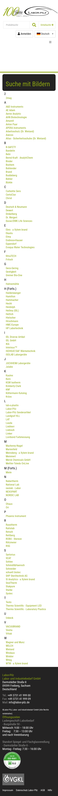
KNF (8, 389)
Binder (9, 161)
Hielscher (11, 317)
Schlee (9, 561)
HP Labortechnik (14, 328)
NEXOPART (11, 491)
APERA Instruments (16, 127)
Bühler (9, 178)
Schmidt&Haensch (15, 565)
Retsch (9, 531)
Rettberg (10, 535)
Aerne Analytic (13, 113)
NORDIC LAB (12, 495)
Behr (8, 154)
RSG (8, 545)
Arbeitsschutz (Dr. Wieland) (20, 131)
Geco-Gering (12, 268)
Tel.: (5, 695)
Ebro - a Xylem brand (16, 229)
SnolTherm (11, 582)
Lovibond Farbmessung (18, 437)
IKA (7, 344)
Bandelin (10, 150)
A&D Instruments (14, 106)
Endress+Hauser (14, 240)
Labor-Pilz (11, 408)
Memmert (11, 456)
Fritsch (9, 259)
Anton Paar (11, 124)
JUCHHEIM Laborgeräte (18, 363)
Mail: (5, 702)
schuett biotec (13, 572)
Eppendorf (11, 243)
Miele (9, 472)
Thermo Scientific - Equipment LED (24, 605)
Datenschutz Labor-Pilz (27, 790)
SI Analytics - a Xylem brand (20, 579)
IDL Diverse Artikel (15, 336)
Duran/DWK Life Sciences (19, 221)
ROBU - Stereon (14, 538)
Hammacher (12, 300)
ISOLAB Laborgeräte (16, 354)
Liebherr (10, 426)
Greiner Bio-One (14, 275)
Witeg (9, 659)
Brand (9, 171)
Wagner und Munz (15, 642)
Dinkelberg (11, 213)
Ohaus (9, 503)
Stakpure (10, 586)
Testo (8, 602)
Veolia (9, 630)
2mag (9, 98)
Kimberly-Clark (13, 386)
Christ (9, 198)
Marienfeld (11, 449)
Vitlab (9, 633)
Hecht (9, 303)
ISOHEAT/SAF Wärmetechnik (20, 351)
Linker (9, 433)
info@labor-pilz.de (19, 702)
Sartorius (10, 554)
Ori (7, 507)
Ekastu (9, 233)
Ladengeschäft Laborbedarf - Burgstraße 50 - (18, 722)
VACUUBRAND (13, 626)
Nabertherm (12, 481)
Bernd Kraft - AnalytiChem (19, 157)
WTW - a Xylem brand (17, 663)
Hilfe (50, 790)
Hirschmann (12, 321)
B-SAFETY (11, 147)
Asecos (9, 134)
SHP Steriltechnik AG (16, 575)
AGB (43, 790)
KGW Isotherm (13, 382)
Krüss (9, 396)
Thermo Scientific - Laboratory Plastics (26, 609)
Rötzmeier (11, 542)
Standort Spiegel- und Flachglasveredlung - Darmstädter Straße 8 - (25, 743)
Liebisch (10, 430)
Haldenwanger (13, 292)
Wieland (10, 649)
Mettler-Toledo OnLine (17, 463)
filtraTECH (11, 256)
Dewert (9, 210)
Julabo (9, 366)
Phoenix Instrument (16, 516)
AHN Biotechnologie (16, 117)
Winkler (10, 656)
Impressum (7, 790)
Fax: (4, 698)
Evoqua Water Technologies (20, 247)
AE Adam (10, 110)
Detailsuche (46, 25)
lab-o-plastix (12, 405)
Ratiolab (10, 528)
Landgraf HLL (13, 415)
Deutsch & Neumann (16, 206)
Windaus (10, 652)
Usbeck (9, 617)
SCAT (8, 558)
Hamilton (10, 296)
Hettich (9, 314)
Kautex (9, 375)
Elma (8, 236)
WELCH (9, 645)
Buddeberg (11, 175)
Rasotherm (11, 524)
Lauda (9, 422)
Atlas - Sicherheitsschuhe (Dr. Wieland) (26, 138)
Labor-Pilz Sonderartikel (18, 412)
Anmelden (25, 33)
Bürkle (9, 182)
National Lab (12, 484)
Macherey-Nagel (14, 445)
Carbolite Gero (13, 191)
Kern (8, 379)
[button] (45, 34)
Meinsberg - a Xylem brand (20, 452)
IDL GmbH (11, 340)
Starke (9, 589)
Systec (9, 593)
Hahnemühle (12, 283)
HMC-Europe (12, 324)
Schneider (11, 568)
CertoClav (11, 194)
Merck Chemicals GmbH (18, 459)
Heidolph (10, 307)
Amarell (10, 120)
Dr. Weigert (11, 217)
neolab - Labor (13, 488)
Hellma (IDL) (12, 310)
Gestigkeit (11, 271)
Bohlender (11, 168)
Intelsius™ (11, 347)
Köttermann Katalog (16, 393)
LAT (8, 419)
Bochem (10, 164)
